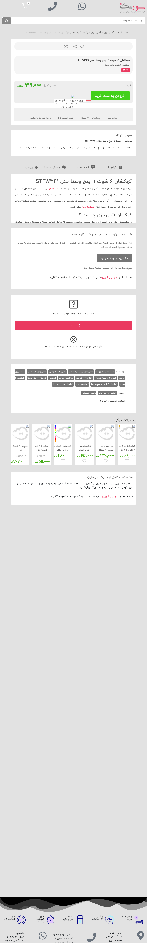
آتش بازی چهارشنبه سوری (81, 371)
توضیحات (111, 167)
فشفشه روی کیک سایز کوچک (84, 449)
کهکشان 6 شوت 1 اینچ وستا (104, 384)
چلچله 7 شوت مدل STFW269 (20, 449)
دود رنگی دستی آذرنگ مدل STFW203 (62, 449)
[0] (25, 6)
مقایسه (65, 46)
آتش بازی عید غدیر (36, 371)
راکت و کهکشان (80, 32)
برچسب (29, 167)
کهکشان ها (88, 207)
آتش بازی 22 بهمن (105, 371)
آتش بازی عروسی (57, 371)
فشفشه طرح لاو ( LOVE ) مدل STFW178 (127, 449)
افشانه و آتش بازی (113, 32)
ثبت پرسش (73, 325)
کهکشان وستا (82, 384)
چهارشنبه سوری (66, 378)
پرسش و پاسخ (52, 167)
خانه (128, 32)
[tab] (114, 167)
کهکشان (52, 378)
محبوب (82, 46)
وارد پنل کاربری (109, 277)
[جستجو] (6, 20)
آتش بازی (96, 32)
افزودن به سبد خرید (110, 95)
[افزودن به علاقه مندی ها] (127, 460)
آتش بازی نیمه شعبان (105, 378)
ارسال (73, 46)
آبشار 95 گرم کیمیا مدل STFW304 (42, 449)
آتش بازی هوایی (84, 378)
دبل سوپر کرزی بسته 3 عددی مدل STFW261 (105, 449)
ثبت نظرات (83, 167)
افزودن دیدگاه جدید (112, 258)
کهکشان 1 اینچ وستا (36, 378)
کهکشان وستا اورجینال (63, 384)
